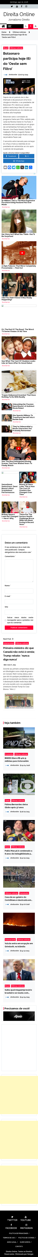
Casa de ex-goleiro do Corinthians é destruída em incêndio (18, 899)
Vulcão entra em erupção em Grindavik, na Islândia (19, 945)
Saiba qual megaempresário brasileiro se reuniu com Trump (18, 991)
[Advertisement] (19, 1095)
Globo (7, 800)
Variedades (24, 893)
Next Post (7, 639)
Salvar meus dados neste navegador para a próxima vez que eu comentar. (20, 620)
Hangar (30, 1254)
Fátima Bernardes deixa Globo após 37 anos (16, 806)
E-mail (8, 596)
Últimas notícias (16, 48)
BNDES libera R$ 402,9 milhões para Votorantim (17, 759)
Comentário (10, 556)
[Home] (3, 26)
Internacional (9, 643)
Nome (8, 586)
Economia (9, 754)
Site (6, 607)
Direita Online (19, 14)
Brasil (6, 48)
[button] (26, 26)
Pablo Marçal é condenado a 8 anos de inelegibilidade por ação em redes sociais (19, 852)
